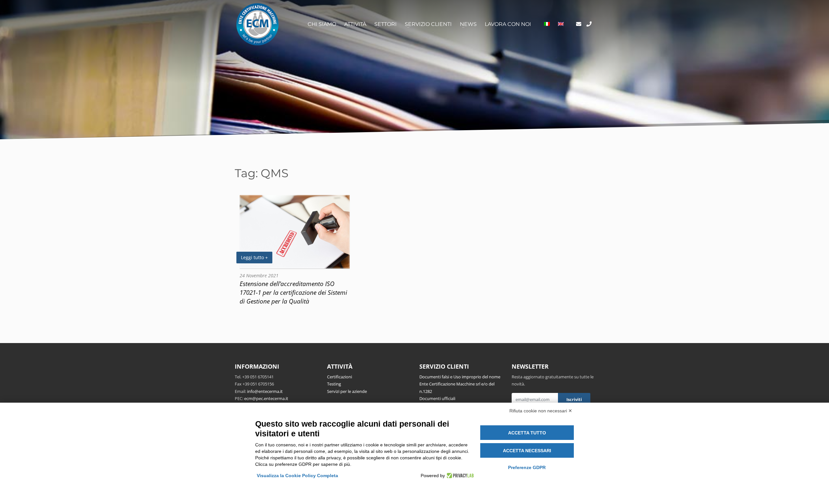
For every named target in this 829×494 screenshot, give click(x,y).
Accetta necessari (527, 450)
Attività (355, 24)
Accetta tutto (527, 432)
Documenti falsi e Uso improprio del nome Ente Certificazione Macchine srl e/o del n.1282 (459, 384)
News (468, 24)
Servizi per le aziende (347, 391)
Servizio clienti (428, 24)
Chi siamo (322, 24)
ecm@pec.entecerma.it (266, 398)
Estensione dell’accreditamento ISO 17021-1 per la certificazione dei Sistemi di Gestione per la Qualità (293, 292)
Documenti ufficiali (437, 398)
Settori (385, 24)
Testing (334, 384)
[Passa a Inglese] (561, 24)
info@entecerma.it (265, 391)
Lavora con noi (508, 24)
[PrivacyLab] (459, 475)
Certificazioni (339, 377)
